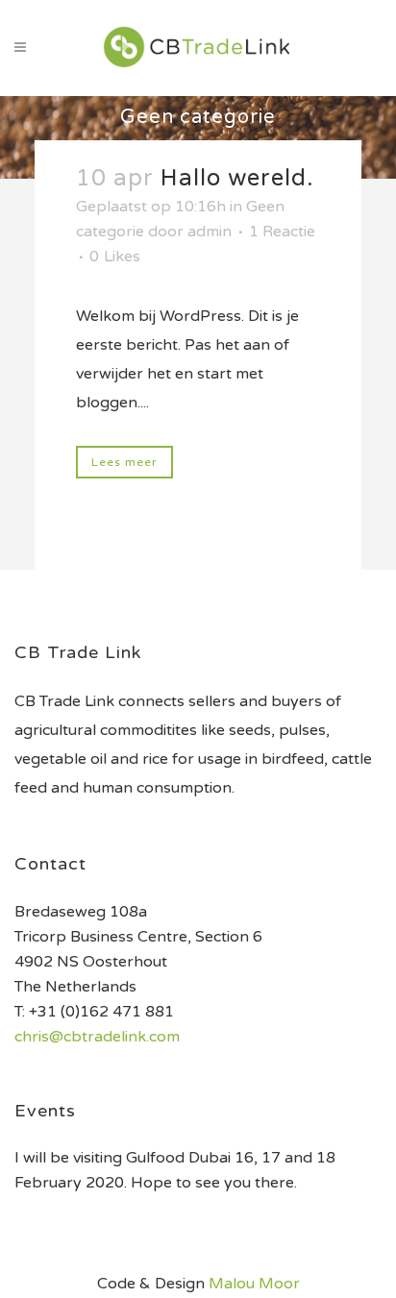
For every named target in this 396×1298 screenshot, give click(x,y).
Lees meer (124, 462)
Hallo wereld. (237, 178)
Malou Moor (254, 1283)
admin (209, 231)
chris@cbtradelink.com (97, 1036)
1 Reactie (282, 231)
